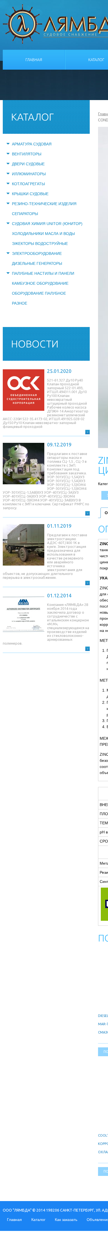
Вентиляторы (26, 154)
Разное (19, 303)
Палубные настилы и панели (43, 273)
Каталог (38, 1219)
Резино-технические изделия (44, 204)
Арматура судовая (32, 144)
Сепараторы (25, 213)
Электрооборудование (37, 253)
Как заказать (66, 1219)
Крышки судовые (30, 194)
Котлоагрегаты (28, 184)
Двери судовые (28, 164)
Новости (34, 343)
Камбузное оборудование (40, 283)
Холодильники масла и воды (43, 233)
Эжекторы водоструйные (40, 243)
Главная (33, 59)
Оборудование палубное (39, 293)
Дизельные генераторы (37, 263)
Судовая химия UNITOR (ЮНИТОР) (47, 223)
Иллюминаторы (29, 174)
